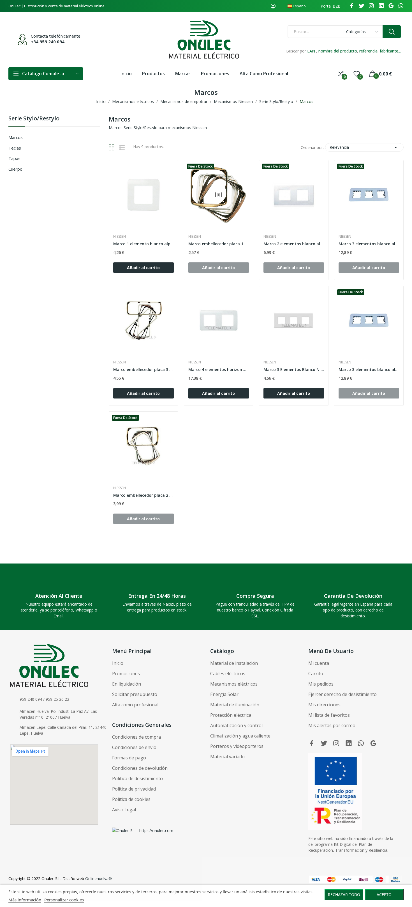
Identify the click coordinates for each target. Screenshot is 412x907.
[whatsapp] (401, 6)
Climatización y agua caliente (240, 736)
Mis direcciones (324, 705)
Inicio (117, 663)
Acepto (384, 894)
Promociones (126, 673)
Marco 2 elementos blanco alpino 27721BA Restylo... (293, 243)
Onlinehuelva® (98, 878)
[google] (391, 6)
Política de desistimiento (137, 778)
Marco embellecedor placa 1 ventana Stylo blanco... (218, 243)
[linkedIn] (381, 6)
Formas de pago (129, 758)
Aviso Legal (124, 810)
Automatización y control (236, 725)
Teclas (14, 148)
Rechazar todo (344, 894)
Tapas (14, 158)
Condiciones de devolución (140, 768)
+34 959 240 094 (47, 41)
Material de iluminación (234, 705)
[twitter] (361, 6)
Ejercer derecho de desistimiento (342, 694)
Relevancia (364, 147)
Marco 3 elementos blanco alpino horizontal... (369, 243)
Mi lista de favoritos (329, 715)
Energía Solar (224, 694)
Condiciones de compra (136, 737)
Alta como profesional (135, 705)
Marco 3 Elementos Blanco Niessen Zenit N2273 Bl (293, 369)
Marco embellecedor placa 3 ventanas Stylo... (143, 369)
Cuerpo (15, 169)
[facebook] (352, 6)
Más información (24, 900)
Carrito (315, 673)
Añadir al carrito (143, 267)
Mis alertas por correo (331, 725)
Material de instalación (234, 663)
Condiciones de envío (134, 747)
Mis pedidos (321, 684)
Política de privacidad (134, 789)
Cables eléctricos (227, 673)
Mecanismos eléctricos (234, 684)
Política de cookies (131, 799)
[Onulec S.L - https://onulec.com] (142, 830)
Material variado (227, 756)
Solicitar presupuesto (134, 694)
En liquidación (126, 684)
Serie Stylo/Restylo (33, 119)
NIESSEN (119, 236)
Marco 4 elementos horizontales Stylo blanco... (218, 369)
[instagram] (371, 6)
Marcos (15, 137)
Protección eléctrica (230, 715)
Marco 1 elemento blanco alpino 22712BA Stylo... (143, 243)
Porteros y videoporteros (236, 746)
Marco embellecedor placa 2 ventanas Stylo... (143, 495)
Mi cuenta (318, 663)
